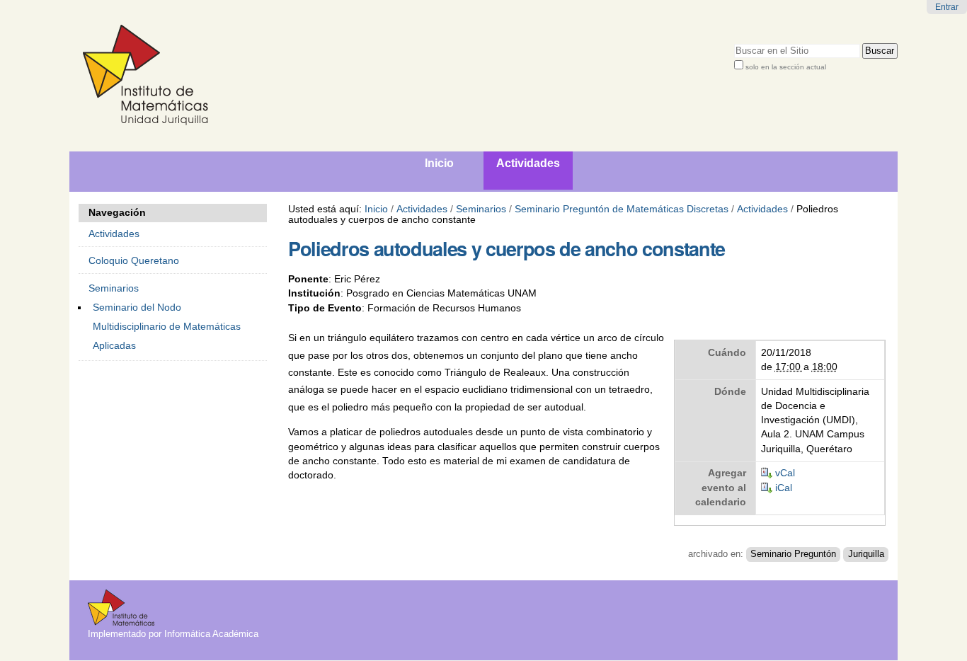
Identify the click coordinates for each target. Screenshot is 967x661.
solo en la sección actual (785, 67)
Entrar (947, 7)
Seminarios (481, 209)
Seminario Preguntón (793, 554)
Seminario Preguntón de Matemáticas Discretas (621, 209)
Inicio (376, 209)
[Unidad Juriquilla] (285, 76)
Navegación (117, 212)
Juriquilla (866, 554)
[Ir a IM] (121, 620)
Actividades (421, 209)
